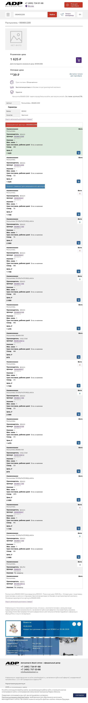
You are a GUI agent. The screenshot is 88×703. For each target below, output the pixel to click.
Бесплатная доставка (23, 87)
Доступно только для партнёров (76, 75)
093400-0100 (19, 312)
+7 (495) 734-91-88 (34, 3)
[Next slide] (79, 624)
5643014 (17, 569)
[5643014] (80, 565)
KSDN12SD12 (19, 341)
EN (80, 14)
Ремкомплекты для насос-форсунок (43, 647)
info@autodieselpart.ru (29, 672)
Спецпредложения (17, 640)
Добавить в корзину (78, 152)
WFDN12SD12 (19, 584)
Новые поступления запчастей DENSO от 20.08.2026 (46, 629)
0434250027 (19, 198)
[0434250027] (80, 194)
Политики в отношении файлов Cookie (15, 697)
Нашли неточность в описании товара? (19, 119)
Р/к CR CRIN (12, 646)
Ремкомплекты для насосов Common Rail (18, 651)
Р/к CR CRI (37, 644)
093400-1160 (19, 227)
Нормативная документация (15, 684)
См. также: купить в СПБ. (74, 96)
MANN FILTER (12, 644)
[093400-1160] (80, 222)
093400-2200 (19, 136)
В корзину (79, 60)
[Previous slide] (74, 624)
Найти (52, 14)
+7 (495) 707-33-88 (31, 669)
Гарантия (19, 92)
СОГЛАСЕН (80, 695)
